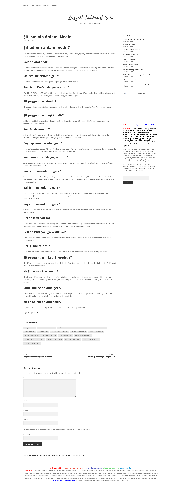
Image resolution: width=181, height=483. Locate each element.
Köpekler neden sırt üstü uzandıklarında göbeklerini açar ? (140, 85)
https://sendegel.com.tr (52, 455)
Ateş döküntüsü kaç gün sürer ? (132, 49)
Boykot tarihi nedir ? (129, 44)
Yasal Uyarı (46, 5)
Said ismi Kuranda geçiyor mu (97, 328)
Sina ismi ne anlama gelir (32, 335)
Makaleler (32, 322)
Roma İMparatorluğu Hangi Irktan (101, 356)
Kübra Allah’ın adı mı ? (129, 80)
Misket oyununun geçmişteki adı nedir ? (134, 70)
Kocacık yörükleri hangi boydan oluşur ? (134, 39)
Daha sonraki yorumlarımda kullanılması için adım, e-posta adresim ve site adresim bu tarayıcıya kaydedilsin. (58, 429)
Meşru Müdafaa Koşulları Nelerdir (37, 356)
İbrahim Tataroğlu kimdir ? (130, 65)
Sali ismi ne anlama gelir (79, 332)
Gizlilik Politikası (36, 5)
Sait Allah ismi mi (30, 332)
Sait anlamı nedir (43, 332)
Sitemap (84, 455)
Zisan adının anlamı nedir (32, 343)
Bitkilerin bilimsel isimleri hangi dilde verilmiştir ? (137, 75)
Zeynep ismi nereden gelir (90, 339)
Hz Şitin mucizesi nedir (64, 328)
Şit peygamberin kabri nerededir (34, 339)
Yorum (25, 378)
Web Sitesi (26, 419)
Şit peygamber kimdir (65, 335)
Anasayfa (26, 5)
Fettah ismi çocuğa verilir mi (46, 328)
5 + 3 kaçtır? (27, 434)
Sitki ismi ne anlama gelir (54, 339)
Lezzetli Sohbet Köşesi (90, 18)
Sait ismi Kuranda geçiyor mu (59, 332)
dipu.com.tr (34, 312)
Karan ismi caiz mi (80, 328)
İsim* (25, 401)
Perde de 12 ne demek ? (130, 60)
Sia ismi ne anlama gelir (96, 332)
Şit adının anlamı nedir (49, 335)
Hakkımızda (55, 5)
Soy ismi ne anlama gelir (72, 339)
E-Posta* (26, 410)
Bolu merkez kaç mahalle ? (130, 55)
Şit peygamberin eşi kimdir (83, 335)
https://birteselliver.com (32, 455)
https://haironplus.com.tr (71, 455)
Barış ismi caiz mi (30, 328)
